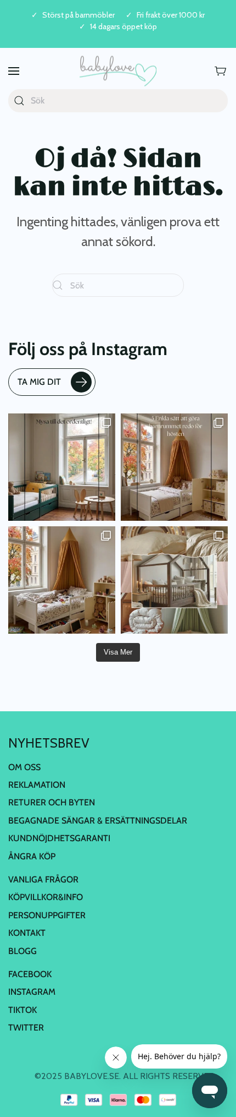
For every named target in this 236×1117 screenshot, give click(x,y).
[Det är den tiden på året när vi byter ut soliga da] (61, 467)
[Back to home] (118, 71)
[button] (13, 71)
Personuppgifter (47, 915)
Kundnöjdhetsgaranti (59, 838)
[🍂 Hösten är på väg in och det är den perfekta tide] (174, 580)
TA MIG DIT (39, 382)
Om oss (24, 767)
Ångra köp (31, 856)
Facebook (30, 974)
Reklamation (36, 785)
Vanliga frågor (43, 879)
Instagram (31, 992)
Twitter (26, 1027)
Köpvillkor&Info (45, 897)
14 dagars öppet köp (123, 27)
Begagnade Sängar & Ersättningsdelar (97, 820)
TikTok (22, 1010)
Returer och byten (51, 802)
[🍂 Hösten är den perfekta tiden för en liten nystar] (61, 580)
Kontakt (27, 933)
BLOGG (22, 951)
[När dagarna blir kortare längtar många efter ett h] (174, 467)
